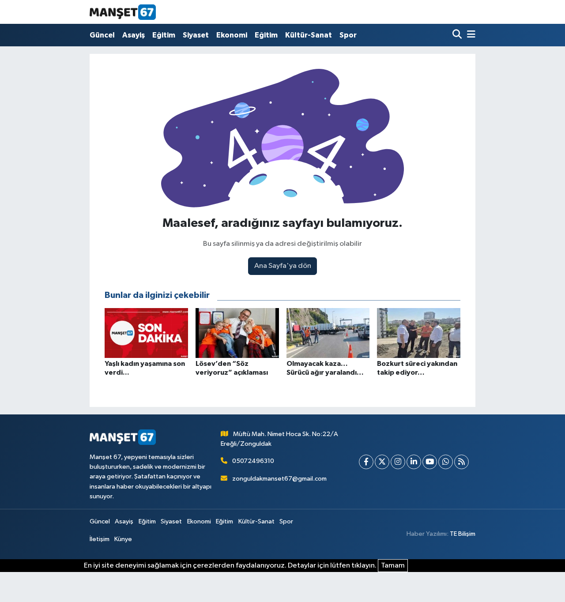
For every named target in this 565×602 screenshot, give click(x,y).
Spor (348, 35)
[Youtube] (429, 462)
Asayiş (133, 35)
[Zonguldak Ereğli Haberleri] (123, 12)
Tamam (393, 565)
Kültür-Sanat (308, 35)
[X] (382, 462)
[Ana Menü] (469, 35)
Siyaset (196, 35)
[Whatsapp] (445, 462)
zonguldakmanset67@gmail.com (279, 478)
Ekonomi (231, 35)
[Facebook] (366, 462)
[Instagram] (398, 462)
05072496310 (253, 461)
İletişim (99, 539)
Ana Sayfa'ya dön (282, 266)
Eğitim (163, 35)
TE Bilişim (462, 534)
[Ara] (457, 35)
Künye (123, 539)
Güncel (102, 35)
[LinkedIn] (414, 462)
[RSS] (461, 462)
